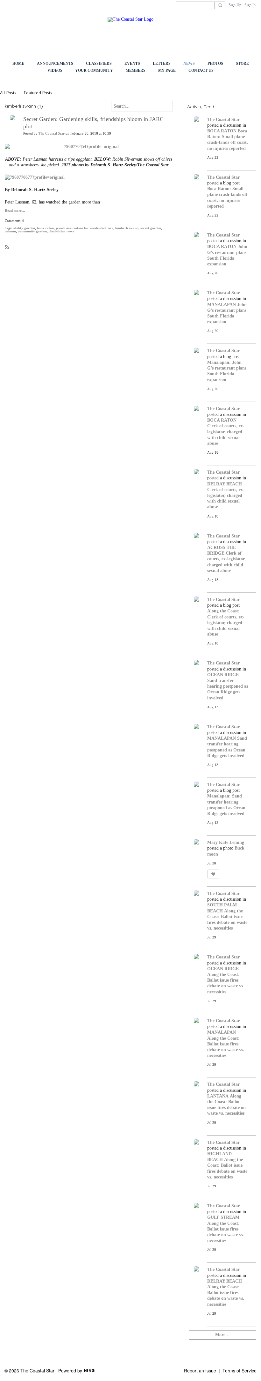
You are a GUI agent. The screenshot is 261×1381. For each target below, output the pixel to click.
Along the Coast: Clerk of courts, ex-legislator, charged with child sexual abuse (225, 623)
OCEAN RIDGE (223, 674)
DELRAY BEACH (224, 484)
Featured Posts (38, 93)
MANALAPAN (221, 304)
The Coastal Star (52, 133)
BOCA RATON (221, 131)
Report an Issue (200, 1370)
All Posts (8, 93)
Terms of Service (239, 1370)
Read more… (15, 210)
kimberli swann (126, 228)
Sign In (250, 5)
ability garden (24, 228)
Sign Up (235, 5)
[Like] (213, 874)
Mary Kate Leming (225, 842)
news (70, 231)
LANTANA (218, 1096)
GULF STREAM (223, 1217)
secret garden (150, 228)
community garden (32, 231)
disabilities (57, 231)
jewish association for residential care (84, 228)
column (10, 231)
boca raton (45, 228)
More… (222, 1334)
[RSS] (7, 246)
